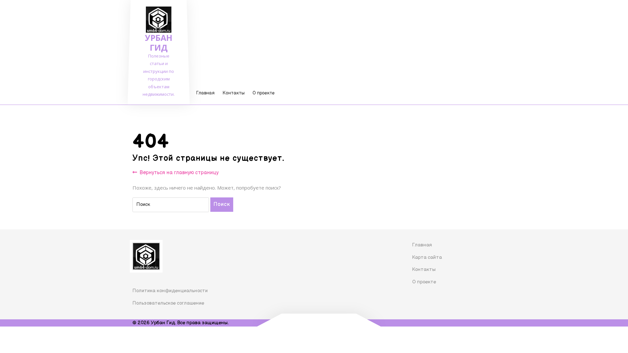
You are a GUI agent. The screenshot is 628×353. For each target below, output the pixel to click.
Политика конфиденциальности (170, 291)
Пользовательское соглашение (168, 303)
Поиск (222, 204)
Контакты (233, 93)
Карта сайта (427, 257)
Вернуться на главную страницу (179, 173)
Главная (205, 93)
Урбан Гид (158, 42)
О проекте (264, 93)
